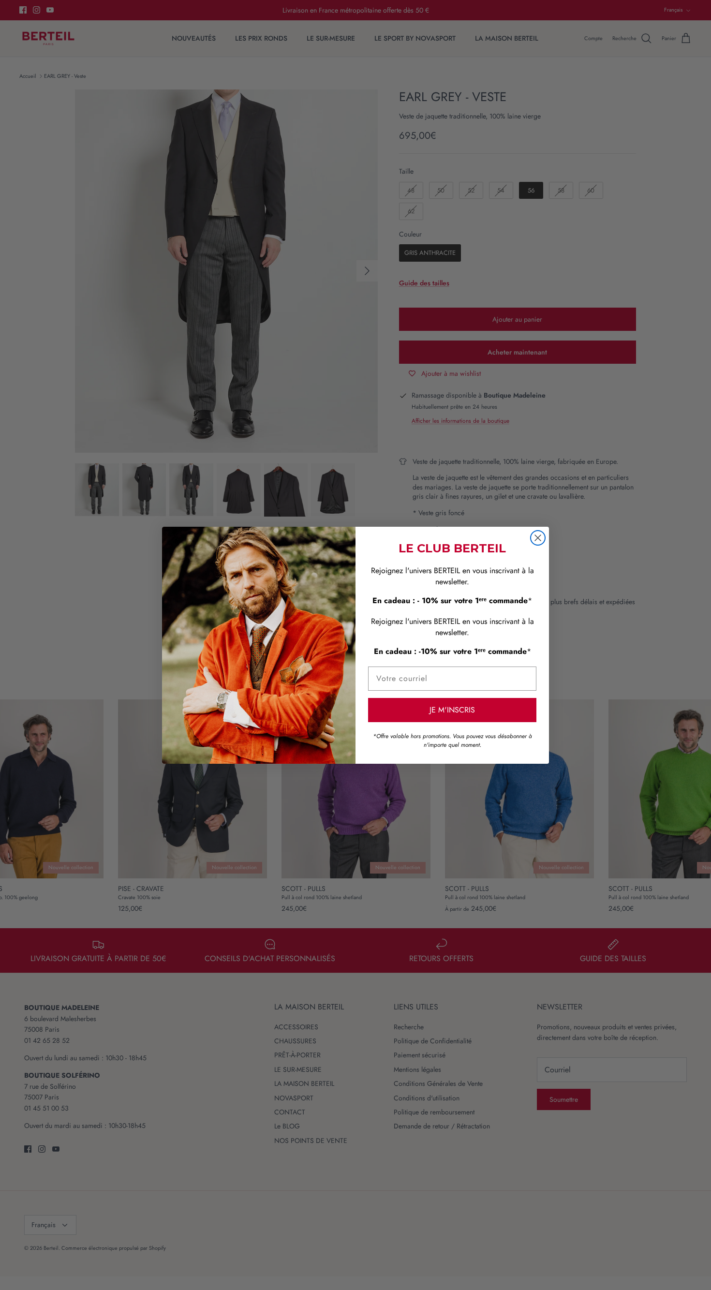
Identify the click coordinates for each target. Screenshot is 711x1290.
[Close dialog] (538, 538)
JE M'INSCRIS (452, 709)
